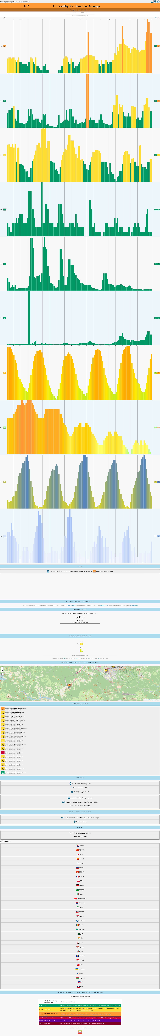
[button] (69, 686)
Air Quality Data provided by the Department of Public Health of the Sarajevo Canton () (49, 605)
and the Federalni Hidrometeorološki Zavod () (92, 605)
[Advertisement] (50, 586)
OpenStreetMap (150, 699)
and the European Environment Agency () (123, 605)
